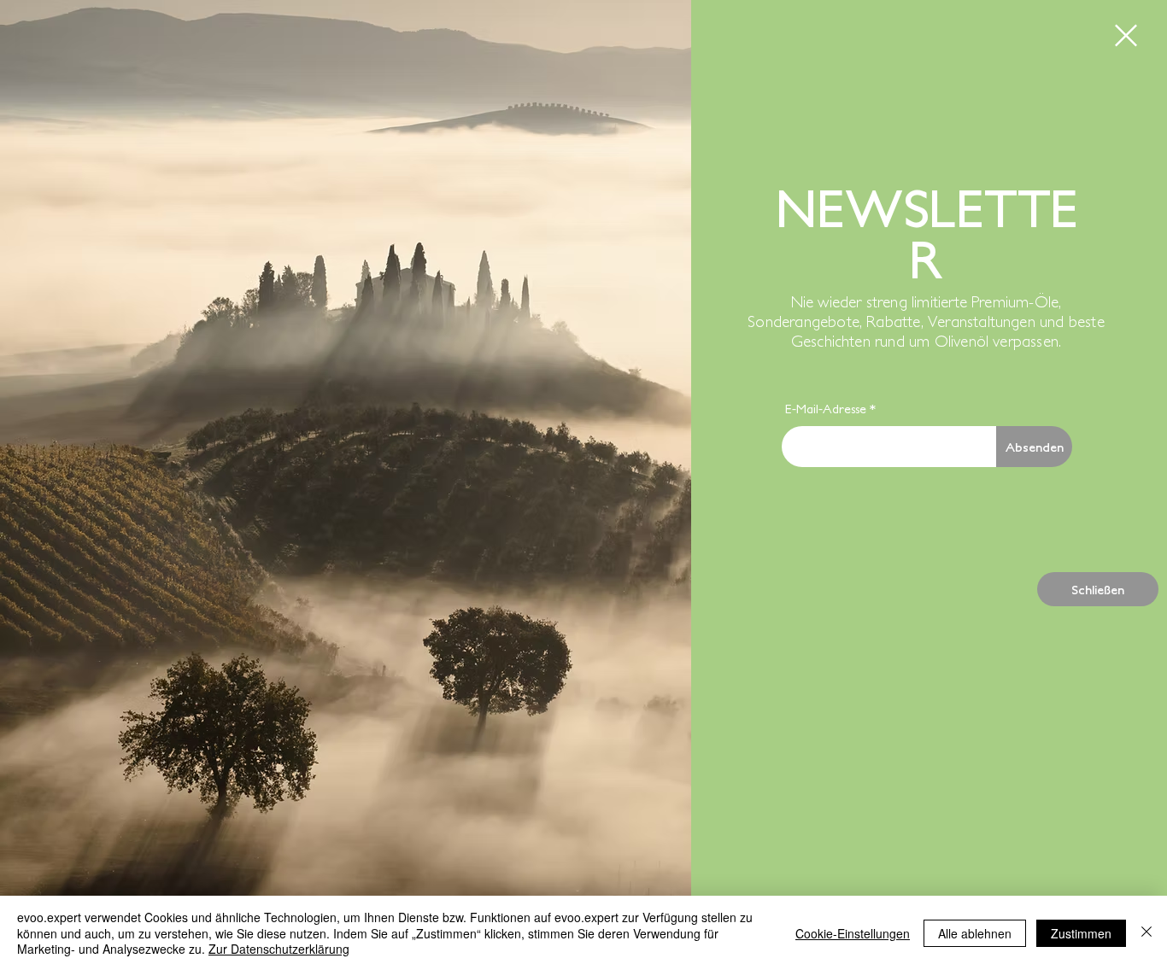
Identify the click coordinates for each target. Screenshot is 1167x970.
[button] (1126, 35)
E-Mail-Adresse (825, 408)
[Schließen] (1146, 932)
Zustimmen (1081, 933)
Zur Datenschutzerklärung (278, 948)
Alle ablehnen (975, 933)
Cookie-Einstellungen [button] (852, 933)
